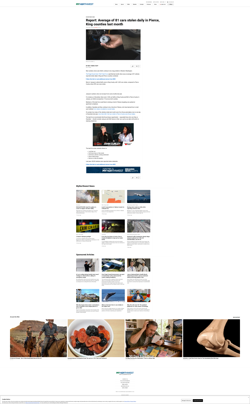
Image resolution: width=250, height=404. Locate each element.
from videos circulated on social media (104, 109)
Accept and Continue (197, 400)
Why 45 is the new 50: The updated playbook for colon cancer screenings (137, 305)
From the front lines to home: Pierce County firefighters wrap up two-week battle (112, 238)
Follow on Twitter (125, 382)
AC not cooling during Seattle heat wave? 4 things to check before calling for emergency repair (87, 276)
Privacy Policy (133, 401)
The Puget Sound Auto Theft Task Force (97, 74)
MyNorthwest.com (123, 391)
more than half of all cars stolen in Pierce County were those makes (116, 114)
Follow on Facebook (125, 380)
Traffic (128, 4)
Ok (248, 397)
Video (155, 4)
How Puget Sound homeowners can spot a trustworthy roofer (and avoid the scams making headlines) (113, 276)
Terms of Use (127, 401)
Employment (125, 387)
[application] (113, 134)
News (116, 4)
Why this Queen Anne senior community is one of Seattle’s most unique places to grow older (87, 306)
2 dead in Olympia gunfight (83, 236)
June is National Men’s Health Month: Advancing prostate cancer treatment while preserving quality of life (137, 276)
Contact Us (125, 379)
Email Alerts (125, 384)
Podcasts (149, 4)
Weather (135, 4)
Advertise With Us (125, 386)
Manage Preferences (186, 400)
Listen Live (163, 4)
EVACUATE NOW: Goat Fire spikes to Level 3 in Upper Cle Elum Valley (86, 207)
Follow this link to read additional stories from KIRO (101, 79)
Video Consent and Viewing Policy (32, 402)
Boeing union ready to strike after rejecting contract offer (136, 207)
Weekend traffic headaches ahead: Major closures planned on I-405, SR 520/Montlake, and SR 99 (138, 238)
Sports (122, 4)
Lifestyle (141, 4)
